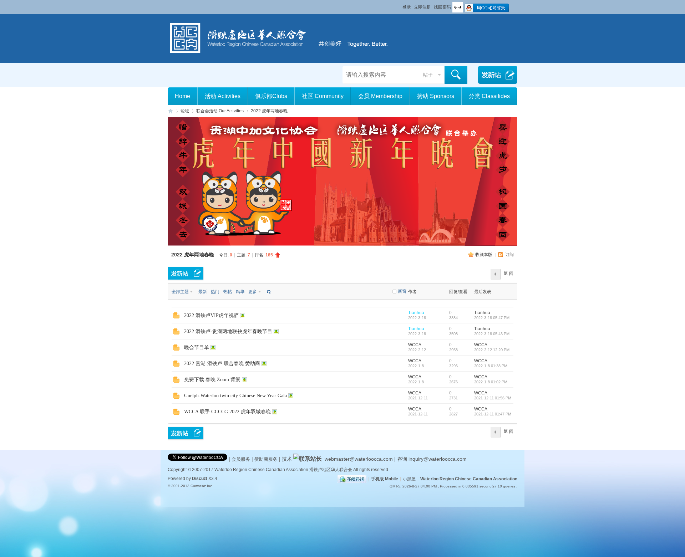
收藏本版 (484, 254)
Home (182, 96)
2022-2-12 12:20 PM (491, 350)
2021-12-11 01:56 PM (492, 398)
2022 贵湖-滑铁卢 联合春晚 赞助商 (222, 363)
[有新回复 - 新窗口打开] (176, 317)
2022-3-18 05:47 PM (491, 318)
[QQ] (352, 478)
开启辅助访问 (399, 5)
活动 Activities (222, 96)
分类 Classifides (489, 96)
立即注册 (422, 7)
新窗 (402, 291)
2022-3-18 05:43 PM (491, 334)
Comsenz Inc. (202, 486)
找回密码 (442, 7)
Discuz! (199, 478)
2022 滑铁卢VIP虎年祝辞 (211, 315)
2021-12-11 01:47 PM (492, 414)
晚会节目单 (196, 347)
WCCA (414, 344)
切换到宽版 (457, 7)
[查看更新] (267, 291)
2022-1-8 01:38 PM (490, 366)
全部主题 (180, 291)
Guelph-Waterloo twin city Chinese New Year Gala (235, 395)
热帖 (227, 291)
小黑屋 (409, 478)
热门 (215, 291)
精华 (240, 291)
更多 (252, 291)
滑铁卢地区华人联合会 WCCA (170, 111)
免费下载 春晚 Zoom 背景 (212, 379)
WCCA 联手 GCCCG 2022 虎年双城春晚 (227, 411)
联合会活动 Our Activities (220, 110)
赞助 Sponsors (435, 96)
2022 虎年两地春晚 (269, 110)
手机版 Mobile (384, 478)
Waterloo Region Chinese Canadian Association (468, 478)
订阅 (509, 254)
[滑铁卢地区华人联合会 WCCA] (284, 54)
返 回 (508, 273)
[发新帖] (185, 273)
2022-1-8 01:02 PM (490, 382)
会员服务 (242, 459)
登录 (406, 7)
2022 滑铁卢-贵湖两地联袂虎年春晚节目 (228, 331)
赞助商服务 (266, 459)
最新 (202, 291)
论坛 (185, 110)
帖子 (428, 75)
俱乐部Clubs (271, 96)
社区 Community (323, 96)
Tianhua (416, 312)
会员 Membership (380, 96)
